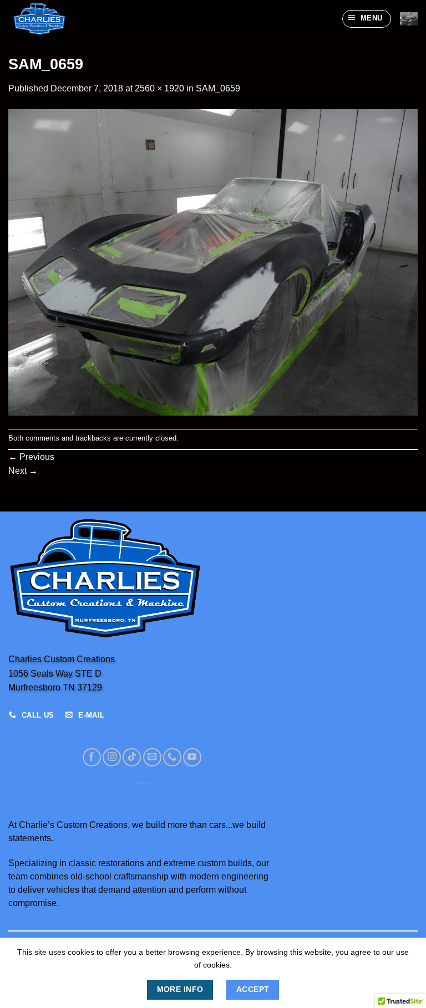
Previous (31, 457)
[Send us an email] (152, 757)
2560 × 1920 (159, 88)
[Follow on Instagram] (112, 757)
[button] (367, 19)
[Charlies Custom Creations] (63, 19)
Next (23, 470)
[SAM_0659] (213, 262)
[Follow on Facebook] (92, 757)
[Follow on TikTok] (132, 757)
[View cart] (409, 19)
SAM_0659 (218, 88)
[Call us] (172, 757)
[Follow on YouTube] (192, 757)
